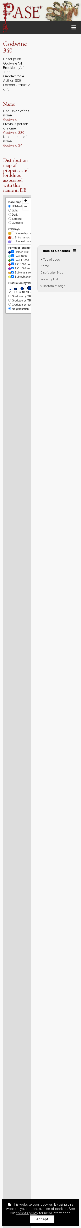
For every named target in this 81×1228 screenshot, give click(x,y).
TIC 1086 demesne (26, 264)
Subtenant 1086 (24, 272)
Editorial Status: (15, 85)
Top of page (51, 259)
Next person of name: (15, 139)
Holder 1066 (21, 252)
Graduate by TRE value (25, 296)
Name (44, 266)
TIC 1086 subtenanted (28, 268)
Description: (12, 59)
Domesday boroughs (27, 233)
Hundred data (22, 241)
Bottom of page (53, 286)
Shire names (22, 237)
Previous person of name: (15, 126)
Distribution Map (51, 273)
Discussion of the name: (16, 113)
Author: (8, 80)
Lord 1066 (20, 256)
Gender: (9, 76)
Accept (42, 1219)
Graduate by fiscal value (26, 304)
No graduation (20, 309)
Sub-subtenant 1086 (26, 276)
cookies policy (27, 1213)
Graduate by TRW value (26, 300)
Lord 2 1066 (21, 260)
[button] (25, 201)
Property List (49, 279)
